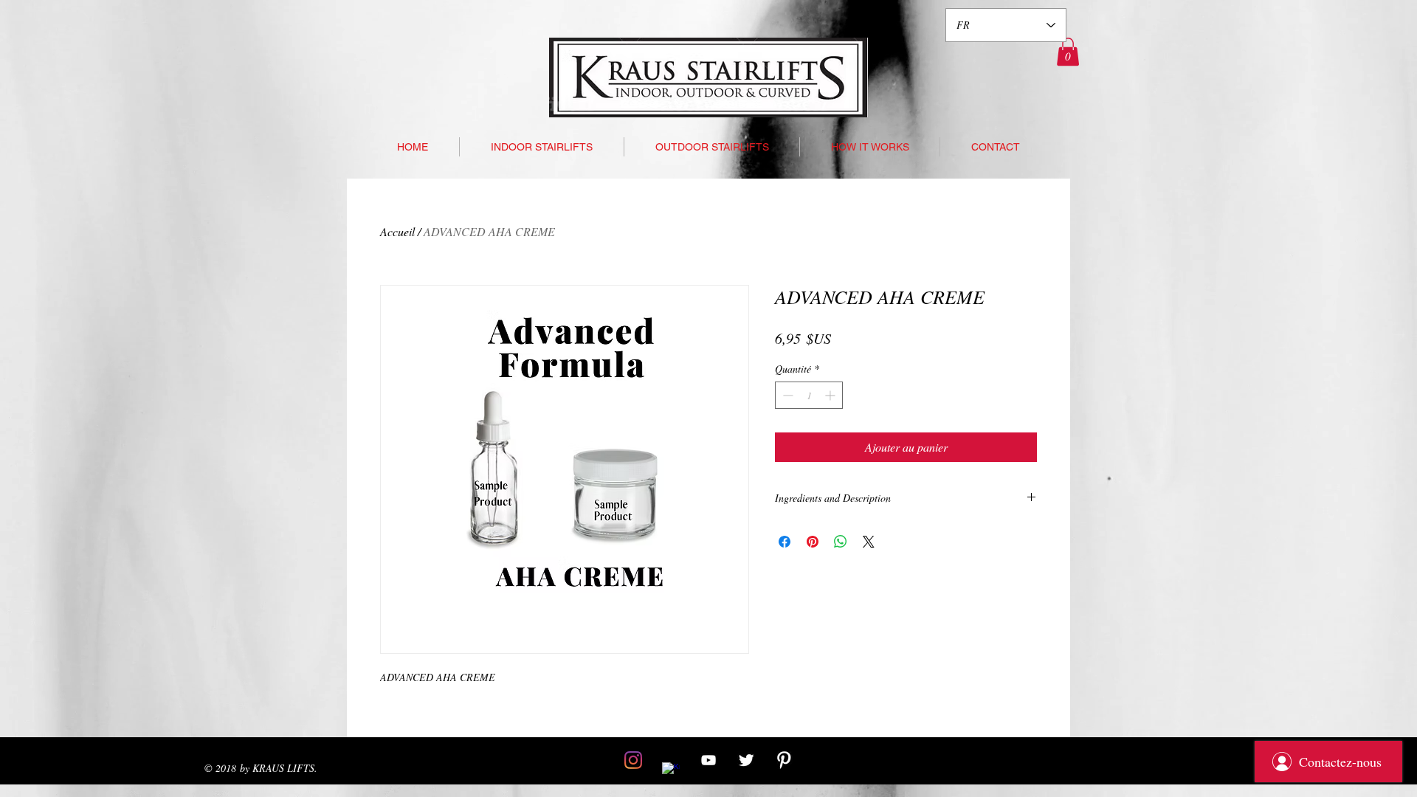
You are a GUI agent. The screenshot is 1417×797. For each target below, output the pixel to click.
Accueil (397, 231)
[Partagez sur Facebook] (784, 542)
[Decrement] (786, 395)
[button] (1068, 52)
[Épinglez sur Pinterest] (812, 542)
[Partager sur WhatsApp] (840, 542)
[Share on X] (869, 542)
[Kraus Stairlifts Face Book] (671, 771)
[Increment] (831, 395)
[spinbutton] (809, 395)
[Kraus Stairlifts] (708, 760)
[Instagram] (633, 760)
